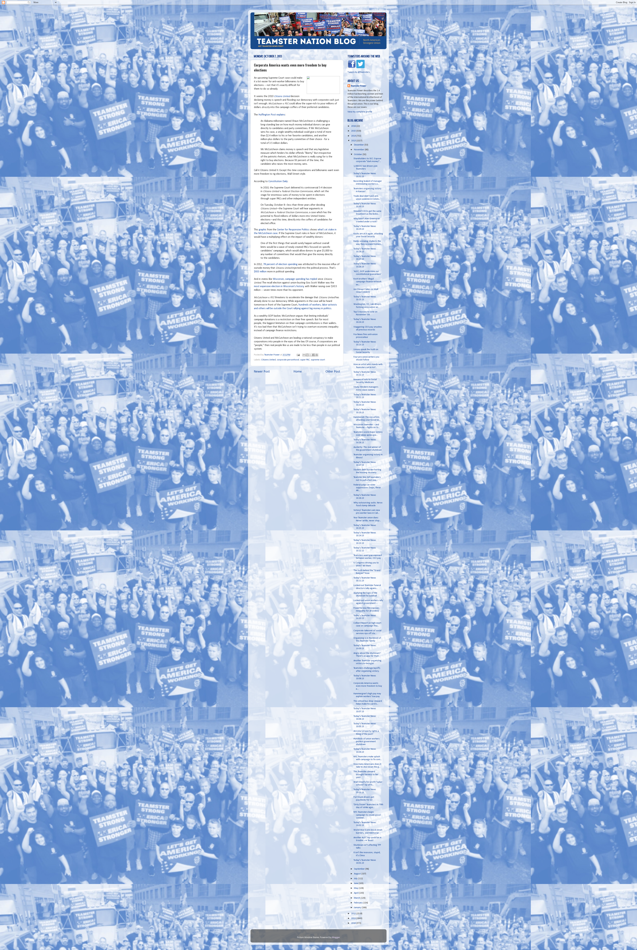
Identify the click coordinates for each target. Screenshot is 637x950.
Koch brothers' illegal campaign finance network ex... (367, 282)
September (359, 869)
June (356, 883)
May (356, 888)
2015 (353, 131)
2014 (353, 136)
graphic (262, 229)
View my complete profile (360, 112)
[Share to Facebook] (313, 355)
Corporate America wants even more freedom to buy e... (368, 686)
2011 (353, 918)
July (356, 878)
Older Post (332, 371)
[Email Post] (298, 355)
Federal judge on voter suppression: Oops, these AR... (367, 488)
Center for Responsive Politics (293, 229)
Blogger (336, 937)
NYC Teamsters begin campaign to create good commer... (367, 815)
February (358, 903)
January (358, 907)
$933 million (260, 271)
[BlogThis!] (307, 355)
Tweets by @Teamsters (359, 72)
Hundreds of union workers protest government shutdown (367, 742)
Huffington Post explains (271, 114)
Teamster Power (358, 86)
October (358, 154)
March (357, 898)
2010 (353, 923)
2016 (353, 126)
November (359, 149)
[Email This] (304, 355)
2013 (353, 140)
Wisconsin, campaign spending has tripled (295, 279)
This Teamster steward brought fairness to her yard (366, 774)
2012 (353, 913)
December (359, 145)
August (357, 874)
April (356, 893)
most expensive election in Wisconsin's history (279, 286)
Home (297, 371)
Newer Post (262, 371)
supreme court (318, 360)
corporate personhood (288, 360)
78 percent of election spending (280, 264)
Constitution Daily (277, 181)
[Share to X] (310, 355)
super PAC (305, 360)
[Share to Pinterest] (316, 355)
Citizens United (282, 96)
